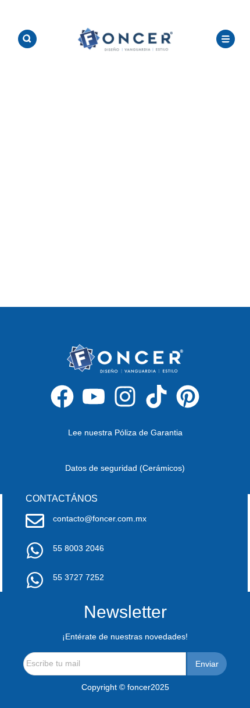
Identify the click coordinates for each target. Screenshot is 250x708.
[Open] (27, 39)
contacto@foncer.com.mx (100, 518)
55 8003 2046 (78, 548)
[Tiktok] (156, 396)
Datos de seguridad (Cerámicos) (125, 468)
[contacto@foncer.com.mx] (35, 521)
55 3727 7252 (78, 577)
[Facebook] (62, 396)
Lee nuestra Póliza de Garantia (125, 432)
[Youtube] (93, 396)
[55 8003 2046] (35, 550)
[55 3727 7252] (35, 580)
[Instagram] (125, 396)
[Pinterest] (187, 396)
